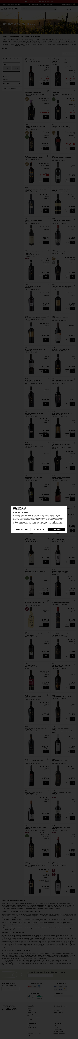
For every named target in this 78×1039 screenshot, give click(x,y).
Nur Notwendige (39, 529)
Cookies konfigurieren (21, 529)
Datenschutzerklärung (22, 523)
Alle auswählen (56, 529)
